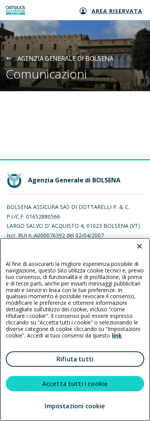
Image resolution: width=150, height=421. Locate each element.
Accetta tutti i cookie (75, 383)
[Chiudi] (139, 246)
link (117, 335)
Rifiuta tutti (75, 359)
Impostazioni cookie (75, 406)
